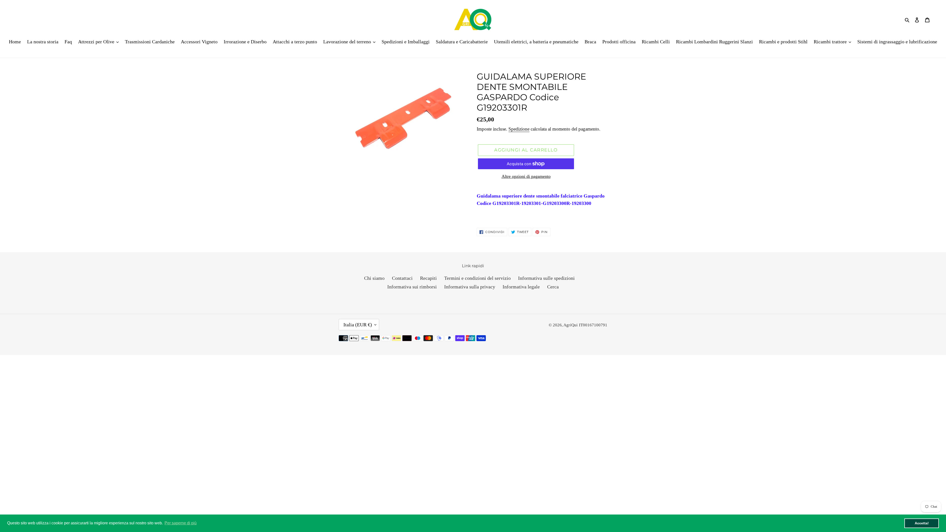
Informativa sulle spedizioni (546, 278)
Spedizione (518, 129)
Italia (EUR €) (357, 324)
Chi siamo (374, 278)
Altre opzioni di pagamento (526, 176)
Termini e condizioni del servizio (477, 278)
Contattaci (402, 278)
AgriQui (570, 325)
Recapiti (428, 278)
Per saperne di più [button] (181, 523)
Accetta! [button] (922, 523)
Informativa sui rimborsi (412, 286)
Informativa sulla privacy (469, 286)
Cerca (553, 286)
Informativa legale (521, 286)
